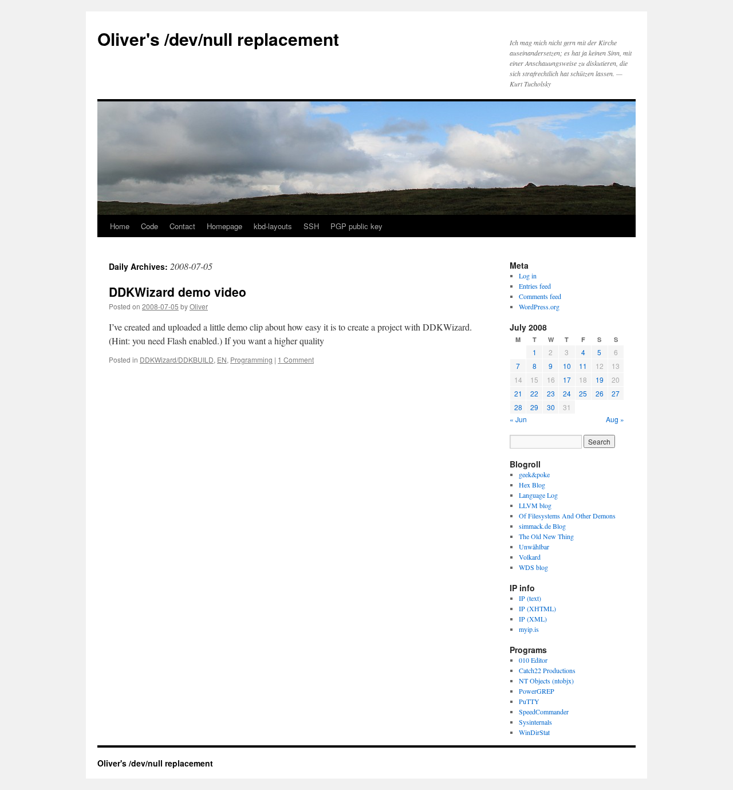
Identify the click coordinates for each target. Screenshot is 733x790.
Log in (528, 275)
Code (149, 226)
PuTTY (529, 701)
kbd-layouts (273, 226)
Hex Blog (532, 484)
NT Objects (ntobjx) (546, 680)
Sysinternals (535, 721)
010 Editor (533, 660)
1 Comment (296, 359)
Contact (182, 226)
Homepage (224, 226)
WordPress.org (539, 306)
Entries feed (535, 285)
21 (518, 393)
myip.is (529, 629)
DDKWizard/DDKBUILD (177, 359)
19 (600, 379)
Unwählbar (534, 546)
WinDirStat (534, 732)
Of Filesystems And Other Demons (567, 515)
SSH (311, 226)
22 (534, 393)
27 (616, 393)
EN (222, 359)
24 (567, 393)
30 (551, 407)
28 (518, 407)
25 (583, 393)
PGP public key (356, 226)
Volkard (530, 556)
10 (567, 366)
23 (551, 393)
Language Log (538, 495)
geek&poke (534, 474)
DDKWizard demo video (177, 291)
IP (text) (530, 598)
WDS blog (533, 567)
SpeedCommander (544, 711)
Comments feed (540, 296)
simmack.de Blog (542, 525)
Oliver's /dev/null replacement (218, 38)
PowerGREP (536, 690)
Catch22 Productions (547, 670)
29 (534, 407)
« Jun (518, 419)
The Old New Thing (546, 536)
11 (583, 366)
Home (119, 226)
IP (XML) (533, 618)
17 (567, 379)
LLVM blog (535, 505)
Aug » (615, 419)
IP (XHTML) (537, 608)
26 (600, 393)
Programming (251, 359)
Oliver (199, 306)
